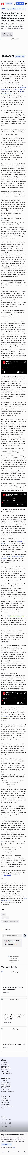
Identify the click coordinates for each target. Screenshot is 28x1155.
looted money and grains (15, 616)
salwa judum (5, 918)
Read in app (20, 56)
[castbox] (2, 1131)
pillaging (8, 89)
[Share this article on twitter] (6, 56)
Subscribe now (6, 1144)
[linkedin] (6, 1127)
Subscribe (20, 3)
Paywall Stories (6, 1088)
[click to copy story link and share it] (12, 56)
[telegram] (2, 1127)
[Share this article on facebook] (3, 56)
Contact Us (4, 1070)
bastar (3, 914)
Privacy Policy (5, 1071)
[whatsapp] (6, 1131)
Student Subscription (7, 1091)
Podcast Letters (6, 1090)
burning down (18, 89)
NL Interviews (5, 1104)
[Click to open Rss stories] (6, 1123)
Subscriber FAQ (6, 1086)
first (5, 875)
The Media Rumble (7, 1106)
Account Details (6, 1082)
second (9, 875)
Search (19, 1153)
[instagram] (2, 1123)
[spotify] (10, 1127)
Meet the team (5, 1068)
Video (8, 1152)
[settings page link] (14, 4)
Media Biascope (6, 1100)
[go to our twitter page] (6, 1119)
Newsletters (5, 1102)
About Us (4, 1062)
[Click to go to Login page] (26, 4)
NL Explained (5, 1066)
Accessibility (5, 1064)
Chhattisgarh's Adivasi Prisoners (10, 921)
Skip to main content (8, 10)
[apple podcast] (10, 1123)
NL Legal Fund (5, 1084)
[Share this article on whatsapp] (9, 56)
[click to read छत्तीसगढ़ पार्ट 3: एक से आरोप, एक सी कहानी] (14, 1035)
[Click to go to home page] (2, 4)
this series (4, 716)
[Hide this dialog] (26, 1134)
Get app (9, 3)
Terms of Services (6, 1073)
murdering (23, 87)
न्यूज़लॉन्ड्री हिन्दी (5, 1098)
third (15, 875)
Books (3, 1108)
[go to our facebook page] (2, 1119)
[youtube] (10, 1119)
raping (3, 89)
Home (3, 1152)
